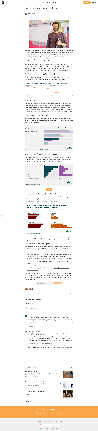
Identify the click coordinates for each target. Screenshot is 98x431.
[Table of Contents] (1, 215)
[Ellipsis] (73, 316)
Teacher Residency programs (57, 256)
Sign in (94, 2)
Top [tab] (26, 367)
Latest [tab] (29, 367)
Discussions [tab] (34, 367)
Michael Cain (31, 331)
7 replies (31, 326)
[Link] (23, 74)
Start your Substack (45, 424)
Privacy (49, 421)
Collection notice (58, 421)
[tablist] (30, 303)
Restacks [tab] (33, 303)
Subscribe (87, 2)
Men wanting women (31, 371)
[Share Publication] (81, 2)
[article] (49, 374)
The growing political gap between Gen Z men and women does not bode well (43, 383)
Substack (42, 428)
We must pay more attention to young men (38, 382)
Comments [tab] (28, 303)
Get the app (55, 424)
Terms (52, 421)
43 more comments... (29, 361)
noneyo (29, 315)
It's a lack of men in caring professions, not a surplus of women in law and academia (42, 393)
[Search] (78, 2)
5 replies (31, 355)
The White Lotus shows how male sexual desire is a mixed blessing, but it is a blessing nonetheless (42, 374)
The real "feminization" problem (35, 391)
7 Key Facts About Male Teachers (61, 66)
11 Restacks (40, 289)
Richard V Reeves (31, 13)
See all (27, 401)
